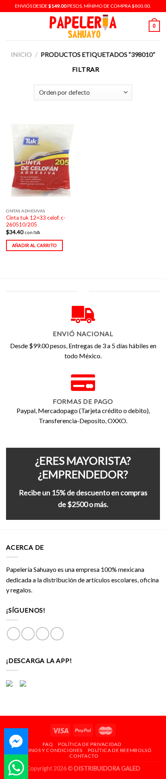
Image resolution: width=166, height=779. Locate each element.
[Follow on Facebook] (13, 633)
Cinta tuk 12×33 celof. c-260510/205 (36, 221)
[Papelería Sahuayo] (83, 26)
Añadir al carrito (34, 245)
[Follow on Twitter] (42, 633)
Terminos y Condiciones (49, 750)
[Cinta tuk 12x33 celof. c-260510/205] (42, 160)
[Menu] (11, 26)
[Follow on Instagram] (28, 633)
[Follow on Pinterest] (57, 633)
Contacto (83, 756)
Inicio (21, 54)
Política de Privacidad (89, 744)
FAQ (48, 744)
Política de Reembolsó (120, 750)
